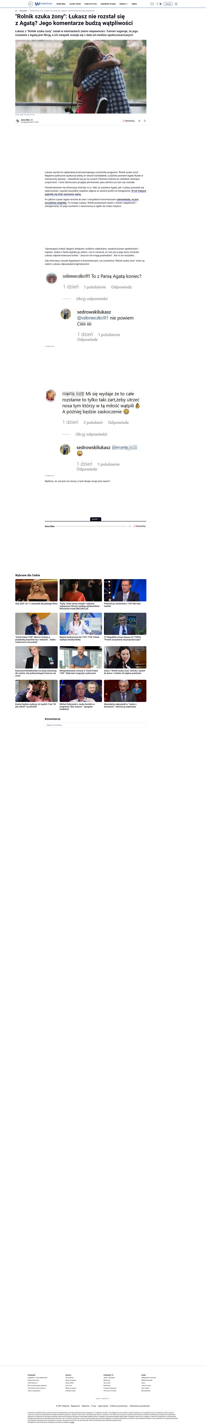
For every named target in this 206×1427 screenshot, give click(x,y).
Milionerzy (106, 1380)
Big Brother (107, 1385)
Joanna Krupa (146, 1385)
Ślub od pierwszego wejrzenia (37, 1385)
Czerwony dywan (108, 4)
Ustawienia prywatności (139, 1406)
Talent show (75, 4)
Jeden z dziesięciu (109, 1378)
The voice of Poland (109, 1391)
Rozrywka (61, 4)
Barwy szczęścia (71, 1380)
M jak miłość (70, 1383)
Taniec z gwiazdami (34, 1391)
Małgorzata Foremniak (148, 1378)
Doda (143, 1383)
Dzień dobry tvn (33, 1383)
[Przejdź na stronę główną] (30, 6)
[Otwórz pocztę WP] (152, 4)
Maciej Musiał (145, 1391)
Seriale (122, 4)
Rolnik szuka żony (33, 1380)
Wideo (134, 4)
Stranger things (70, 1391)
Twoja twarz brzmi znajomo (37, 1388)
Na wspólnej (70, 1378)
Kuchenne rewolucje (109, 1388)
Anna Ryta (25, 120)
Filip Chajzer (145, 1388)
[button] (159, 4)
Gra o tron (69, 1385)
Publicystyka (91, 4)
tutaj (72, 1422)
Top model (106, 1383)
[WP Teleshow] (46, 4)
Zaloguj (168, 4)
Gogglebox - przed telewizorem (37, 1378)
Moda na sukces (71, 1388)
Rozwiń (95, 519)
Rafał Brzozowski (146, 1380)
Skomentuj (129, 121)
